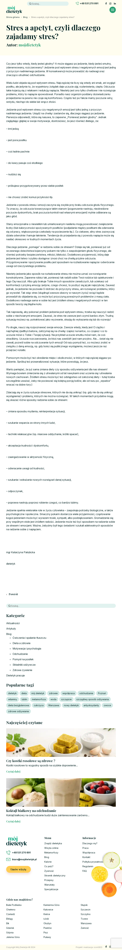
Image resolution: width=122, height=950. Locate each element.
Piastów (48, 928)
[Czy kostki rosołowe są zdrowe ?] (61, 742)
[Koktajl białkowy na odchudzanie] (61, 792)
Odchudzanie (20, 654)
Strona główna (13, 17)
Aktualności (13, 623)
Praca (85, 848)
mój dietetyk (37, 693)
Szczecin (85, 909)
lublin (24, 699)
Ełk (7, 923)
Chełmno (10, 909)
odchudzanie (86, 693)
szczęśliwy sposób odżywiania (92, 699)
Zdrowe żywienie (22, 670)
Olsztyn (47, 923)
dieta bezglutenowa (18, 705)
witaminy (12, 699)
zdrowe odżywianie (18, 711)
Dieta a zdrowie (21, 643)
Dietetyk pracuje (15, 675)
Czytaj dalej (13, 771)
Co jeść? (48, 866)
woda (53, 699)
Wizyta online (51, 848)
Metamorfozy (51, 852)
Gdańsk (10, 928)
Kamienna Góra (51, 905)
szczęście (66, 699)
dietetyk (12, 693)
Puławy (47, 937)
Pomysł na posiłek (23, 659)
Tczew (84, 918)
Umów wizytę (18, 869)
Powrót (13, 594)
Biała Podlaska (13, 905)
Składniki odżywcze (24, 664)
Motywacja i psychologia (27, 648)
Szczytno (86, 914)
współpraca (68, 693)
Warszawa (53, 705)
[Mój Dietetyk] (14, 10)
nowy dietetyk (71, 705)
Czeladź (10, 914)
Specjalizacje (51, 889)
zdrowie (53, 693)
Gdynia (10, 932)
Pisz (46, 932)
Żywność (49, 871)
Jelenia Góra (13, 937)
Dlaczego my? (89, 843)
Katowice (48, 909)
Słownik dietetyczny (54, 875)
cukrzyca (39, 705)
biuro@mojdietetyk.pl (24, 859)
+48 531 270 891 (89, 3)
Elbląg (9, 918)
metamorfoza (39, 699)
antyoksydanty (91, 705)
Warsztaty (49, 884)
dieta (24, 693)
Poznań (102, 693)
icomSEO (98, 947)
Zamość (85, 928)
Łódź (46, 918)
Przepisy (49, 880)
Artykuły (11, 628)
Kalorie (48, 861)
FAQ (84, 871)
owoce (107, 705)
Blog (25, 17)
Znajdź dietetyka (53, 843)
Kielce (47, 914)
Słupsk (84, 905)
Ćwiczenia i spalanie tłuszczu (29, 637)
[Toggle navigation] (112, 10)
